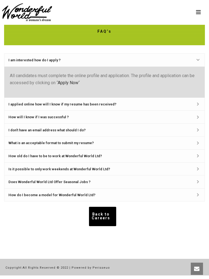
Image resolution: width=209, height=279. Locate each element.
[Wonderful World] (27, 12)
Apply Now (68, 82)
